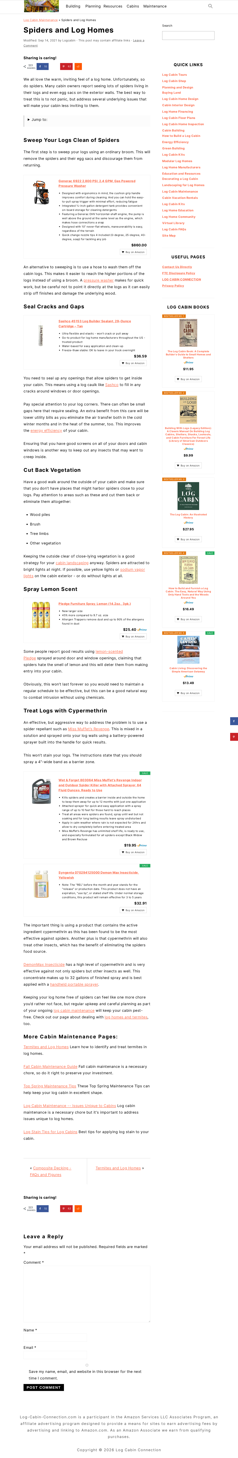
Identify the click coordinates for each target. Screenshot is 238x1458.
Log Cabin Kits (173, 154)
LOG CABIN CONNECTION (181, 279)
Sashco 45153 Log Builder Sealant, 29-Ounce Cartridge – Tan (95, 323)
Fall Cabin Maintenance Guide (50, 1066)
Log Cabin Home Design (180, 99)
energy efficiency (46, 430)
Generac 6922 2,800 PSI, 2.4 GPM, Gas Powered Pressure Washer (97, 183)
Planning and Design (177, 87)
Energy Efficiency (175, 142)
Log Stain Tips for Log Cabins (51, 1132)
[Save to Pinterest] (234, 737)
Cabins (133, 6)
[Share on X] (54, 66)
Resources (112, 6)
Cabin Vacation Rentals (180, 198)
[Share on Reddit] (78, 66)
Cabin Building (173, 130)
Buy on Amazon (135, 252)
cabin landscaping (72, 563)
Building (73, 6)
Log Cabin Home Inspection (183, 124)
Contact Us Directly (177, 267)
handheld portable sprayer (74, 984)
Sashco (111, 385)
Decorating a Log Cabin (180, 179)
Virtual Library (173, 223)
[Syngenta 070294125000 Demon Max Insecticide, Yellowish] (41, 884)
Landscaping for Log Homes (183, 185)
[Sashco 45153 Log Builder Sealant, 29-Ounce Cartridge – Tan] (41, 333)
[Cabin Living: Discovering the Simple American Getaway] (188, 650)
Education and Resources (181, 173)
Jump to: (39, 119)
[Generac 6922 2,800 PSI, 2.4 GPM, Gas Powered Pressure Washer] (41, 192)
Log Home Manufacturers (181, 167)
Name (30, 1330)
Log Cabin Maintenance (41, 20)
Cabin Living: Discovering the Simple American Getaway (188, 670)
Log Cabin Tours (174, 74)
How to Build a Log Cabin (181, 136)
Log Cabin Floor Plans (178, 118)
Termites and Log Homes (46, 1047)
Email (30, 1347)
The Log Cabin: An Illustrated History (188, 516)
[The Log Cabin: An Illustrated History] (188, 496)
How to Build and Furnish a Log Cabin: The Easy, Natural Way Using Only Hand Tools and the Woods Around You (188, 593)
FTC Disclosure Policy (178, 273)
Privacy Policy (173, 285)
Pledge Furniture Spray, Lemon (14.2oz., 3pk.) (95, 604)
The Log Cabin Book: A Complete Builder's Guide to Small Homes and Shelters (188, 354)
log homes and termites (126, 1017)
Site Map (169, 235)
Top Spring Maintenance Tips (50, 1086)
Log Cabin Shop (174, 81)
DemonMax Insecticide (44, 964)
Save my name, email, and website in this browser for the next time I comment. (85, 1374)
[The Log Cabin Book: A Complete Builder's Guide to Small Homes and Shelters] (188, 333)
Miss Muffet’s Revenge (88, 729)
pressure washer (99, 280)
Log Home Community (178, 217)
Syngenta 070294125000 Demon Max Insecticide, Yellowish (99, 875)
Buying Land (171, 92)
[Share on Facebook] (234, 721)
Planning (93, 6)
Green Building (173, 148)
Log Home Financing (177, 111)
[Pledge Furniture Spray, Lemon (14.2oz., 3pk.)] (41, 615)
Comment (34, 1262)
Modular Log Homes (177, 161)
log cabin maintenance (74, 1010)
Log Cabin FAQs (174, 229)
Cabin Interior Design (178, 105)
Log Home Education (177, 210)
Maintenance (155, 6)
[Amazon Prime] (142, 629)
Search (167, 25)
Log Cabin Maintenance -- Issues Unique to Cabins (70, 1106)
